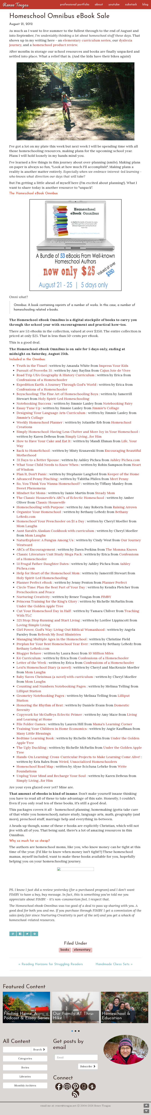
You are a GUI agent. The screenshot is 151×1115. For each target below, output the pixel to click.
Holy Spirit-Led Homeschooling (63, 399)
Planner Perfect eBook (34, 582)
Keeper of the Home (123, 474)
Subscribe (86, 1066)
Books (65, 950)
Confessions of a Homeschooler (42, 380)
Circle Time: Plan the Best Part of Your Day (51, 587)
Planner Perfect (114, 582)
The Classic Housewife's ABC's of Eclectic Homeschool (60, 498)
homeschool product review (55, 45)
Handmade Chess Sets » (114, 964)
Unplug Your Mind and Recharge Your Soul (51, 776)
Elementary (82, 950)
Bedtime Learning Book (35, 738)
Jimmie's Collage (105, 408)
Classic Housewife (50, 502)
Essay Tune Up (28, 408)
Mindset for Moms (31, 493)
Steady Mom (105, 493)
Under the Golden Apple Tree (40, 606)
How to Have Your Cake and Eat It (44, 441)
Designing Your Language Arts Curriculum (51, 413)
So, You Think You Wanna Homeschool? (48, 483)
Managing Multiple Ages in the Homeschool (52, 639)
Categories (25, 1058)
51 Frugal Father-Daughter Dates (43, 564)
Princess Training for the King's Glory (47, 601)
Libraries (25, 1076)
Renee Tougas (16, 4)
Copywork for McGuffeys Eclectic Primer (49, 714)
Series (25, 1067)
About (99, 4)
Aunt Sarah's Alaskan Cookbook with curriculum (55, 531)
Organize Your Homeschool (39, 512)
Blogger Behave (29, 653)
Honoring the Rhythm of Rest (40, 705)
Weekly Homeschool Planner (39, 422)
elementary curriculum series (87, 40)
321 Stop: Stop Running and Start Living (48, 620)
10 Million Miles (101, 653)
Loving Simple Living (33, 625)
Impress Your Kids (113, 366)
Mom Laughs (27, 526)
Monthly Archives (25, 1085)
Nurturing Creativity (33, 597)
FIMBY (106, 597)
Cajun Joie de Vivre (115, 370)
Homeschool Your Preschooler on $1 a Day (50, 521)
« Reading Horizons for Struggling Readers (50, 964)
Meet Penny (119, 479)
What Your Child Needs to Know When (47, 465)
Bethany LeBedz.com (33, 648)
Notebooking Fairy (118, 403)
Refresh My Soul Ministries (59, 634)
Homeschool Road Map (35, 766)
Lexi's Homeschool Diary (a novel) (44, 667)
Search (38, 1049)
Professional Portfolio (74, 4)
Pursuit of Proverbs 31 (34, 370)
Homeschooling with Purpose (40, 507)
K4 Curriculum (29, 658)
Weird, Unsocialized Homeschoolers (88, 762)
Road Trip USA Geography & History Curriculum (55, 375)
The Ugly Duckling (31, 747)
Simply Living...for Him (83, 436)
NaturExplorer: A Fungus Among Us (45, 540)
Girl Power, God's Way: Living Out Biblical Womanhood (61, 629)
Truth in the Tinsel (32, 366)
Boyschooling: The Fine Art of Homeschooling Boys (57, 394)
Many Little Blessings (34, 733)
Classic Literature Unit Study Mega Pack (49, 554)
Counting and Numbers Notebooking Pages (51, 686)
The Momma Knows (121, 549)
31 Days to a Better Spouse (38, 460)
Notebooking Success (34, 403)
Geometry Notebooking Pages (40, 696)
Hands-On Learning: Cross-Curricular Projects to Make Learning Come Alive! (78, 757)
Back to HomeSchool (33, 450)
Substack (131, 4)
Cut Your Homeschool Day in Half (44, 611)
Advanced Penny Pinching (37, 479)
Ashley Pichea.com (125, 460)
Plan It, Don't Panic (32, 474)
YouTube (114, 4)
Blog (145, 4)
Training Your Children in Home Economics (52, 729)
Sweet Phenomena (31, 488)
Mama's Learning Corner (112, 724)
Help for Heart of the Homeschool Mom (48, 573)
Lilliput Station (29, 691)
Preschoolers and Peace (36, 592)
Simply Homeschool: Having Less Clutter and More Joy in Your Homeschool (77, 432)
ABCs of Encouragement (36, 549)
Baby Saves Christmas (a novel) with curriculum (55, 677)
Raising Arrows (125, 507)
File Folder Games (31, 724)
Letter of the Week (31, 662)
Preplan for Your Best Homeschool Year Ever (53, 644)
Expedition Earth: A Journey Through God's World (56, 384)
